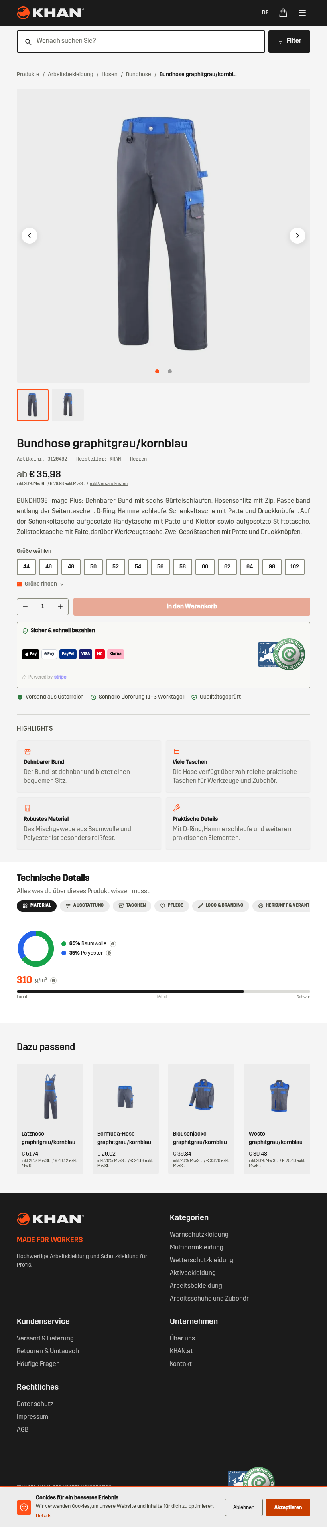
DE (265, 13)
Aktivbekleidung (193, 1273)
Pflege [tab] (175, 905)
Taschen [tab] (136, 905)
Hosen (110, 75)
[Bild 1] (157, 371)
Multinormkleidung (196, 1248)
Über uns (182, 1339)
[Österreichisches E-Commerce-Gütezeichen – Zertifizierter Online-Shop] (281, 654)
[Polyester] (109, 953)
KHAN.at (181, 1351)
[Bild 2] (170, 371)
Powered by (47, 677)
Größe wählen (34, 551)
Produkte (28, 75)
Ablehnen (243, 1507)
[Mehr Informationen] (53, 980)
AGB (22, 1430)
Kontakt (181, 1364)
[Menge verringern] (25, 607)
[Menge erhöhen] (60, 607)
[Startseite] (50, 12)
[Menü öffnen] (302, 13)
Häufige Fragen (38, 1364)
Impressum (32, 1417)
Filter (294, 41)
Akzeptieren (288, 1507)
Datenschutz (35, 1404)
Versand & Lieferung (45, 1339)
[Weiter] (297, 236)
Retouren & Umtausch (48, 1351)
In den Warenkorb (192, 607)
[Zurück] (29, 236)
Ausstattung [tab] (88, 905)
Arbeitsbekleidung (70, 75)
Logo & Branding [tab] (225, 905)
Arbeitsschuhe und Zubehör (209, 1299)
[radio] (26, 567)
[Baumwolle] (113, 944)
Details (44, 1516)
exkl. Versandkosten (109, 484)
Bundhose (138, 75)
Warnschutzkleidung (199, 1235)
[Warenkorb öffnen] (283, 13)
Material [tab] (40, 905)
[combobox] (136, 41)
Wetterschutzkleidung (201, 1260)
